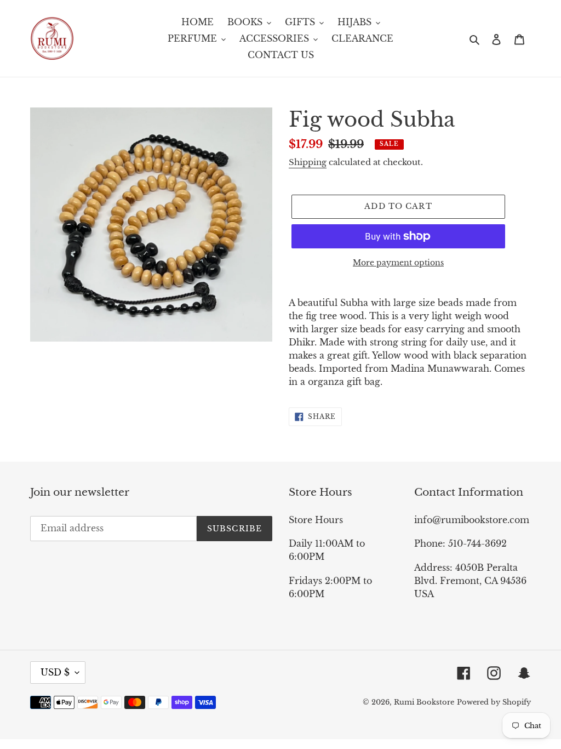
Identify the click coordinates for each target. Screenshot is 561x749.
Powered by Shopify (494, 702)
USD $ (55, 672)
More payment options (398, 263)
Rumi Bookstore (424, 702)
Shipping (308, 162)
